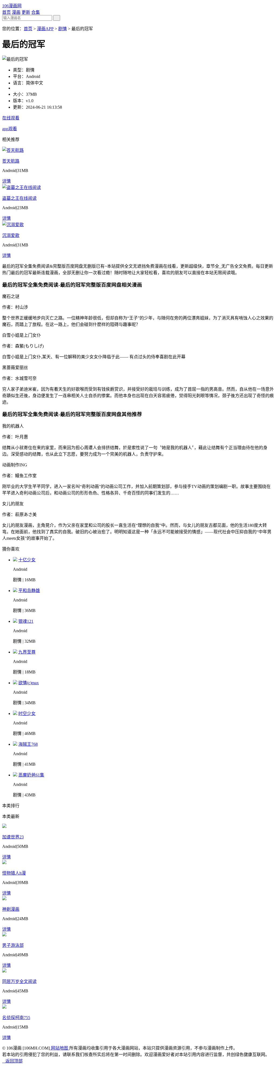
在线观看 (10, 118)
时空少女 (27, 713)
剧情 (62, 28)
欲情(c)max (28, 682)
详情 (6, 181)
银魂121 (25, 621)
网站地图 (59, 1048)
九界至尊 (27, 652)
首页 (6, 12)
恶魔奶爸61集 (31, 775)
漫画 (16, 12)
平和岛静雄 (29, 590)
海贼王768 (28, 744)
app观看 (9, 128)
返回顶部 (12, 1061)
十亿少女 (27, 560)
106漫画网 (12, 6)
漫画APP (45, 28)
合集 (35, 12)
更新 (26, 12)
